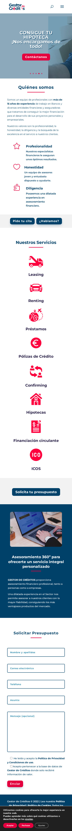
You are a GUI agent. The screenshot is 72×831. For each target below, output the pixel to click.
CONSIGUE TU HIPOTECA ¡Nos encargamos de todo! (36, 39)
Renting (36, 301)
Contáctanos (36, 57)
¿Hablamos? (49, 221)
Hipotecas (36, 412)
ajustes (29, 819)
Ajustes (41, 825)
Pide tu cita (22, 221)
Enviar (15, 783)
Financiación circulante (36, 440)
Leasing (36, 274)
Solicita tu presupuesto (36, 492)
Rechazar (26, 825)
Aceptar (10, 825)
